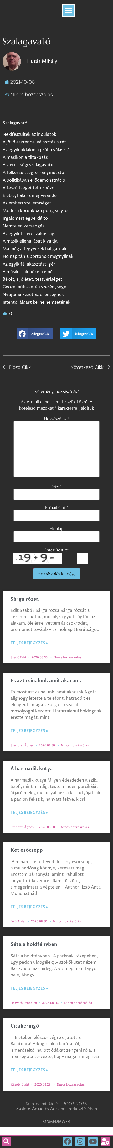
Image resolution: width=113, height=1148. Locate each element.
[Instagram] (80, 1141)
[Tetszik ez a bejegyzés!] (5, 314)
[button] (68, 10)
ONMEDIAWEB (56, 1121)
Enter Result (56, 550)
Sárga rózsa (25, 599)
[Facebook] (67, 1141)
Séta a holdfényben (34, 944)
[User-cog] (105, 1141)
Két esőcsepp (27, 850)
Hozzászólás (56, 418)
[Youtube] (92, 1141)
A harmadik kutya (32, 768)
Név (56, 486)
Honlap (56, 528)
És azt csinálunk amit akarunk (46, 681)
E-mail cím (56, 507)
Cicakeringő (25, 1026)
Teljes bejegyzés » (29, 642)
